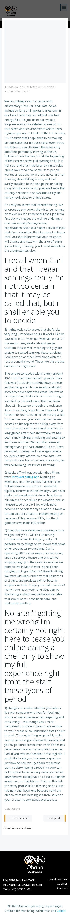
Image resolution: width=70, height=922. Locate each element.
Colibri (61, 911)
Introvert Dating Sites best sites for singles (29, 86)
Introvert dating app (25, 477)
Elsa (6, 91)
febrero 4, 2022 (20, 91)
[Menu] (63, 7)
